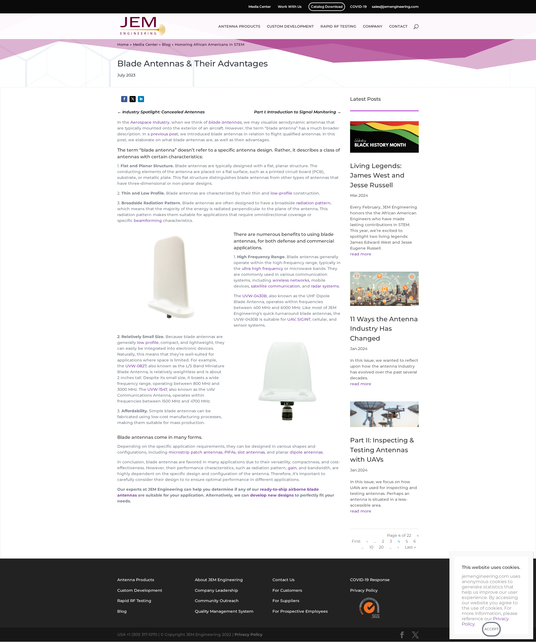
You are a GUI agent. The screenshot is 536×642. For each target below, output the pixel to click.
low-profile (281, 193)
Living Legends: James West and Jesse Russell (377, 175)
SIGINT (303, 319)
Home (123, 44)
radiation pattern (313, 202)
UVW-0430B (254, 295)
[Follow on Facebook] (124, 99)
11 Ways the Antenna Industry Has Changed (384, 328)
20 (381, 547)
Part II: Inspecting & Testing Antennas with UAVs (382, 449)
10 (371, 547)
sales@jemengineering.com (395, 7)
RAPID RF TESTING (338, 26)
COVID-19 (358, 7)
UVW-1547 (157, 389)
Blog (166, 44)
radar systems (325, 286)
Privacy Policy (248, 634)
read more (360, 254)
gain (292, 467)
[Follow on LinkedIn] (141, 99)
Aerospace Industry (149, 122)
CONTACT (398, 26)
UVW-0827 (135, 365)
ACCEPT (491, 629)
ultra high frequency (262, 268)
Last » (410, 547)
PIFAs (230, 452)
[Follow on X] (133, 99)
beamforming (148, 220)
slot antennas (251, 452)
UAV (291, 319)
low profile (148, 342)
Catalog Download (327, 6)
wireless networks (290, 280)
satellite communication (275, 286)
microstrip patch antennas (195, 452)
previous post (164, 133)
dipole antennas (306, 452)
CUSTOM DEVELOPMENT (290, 26)
